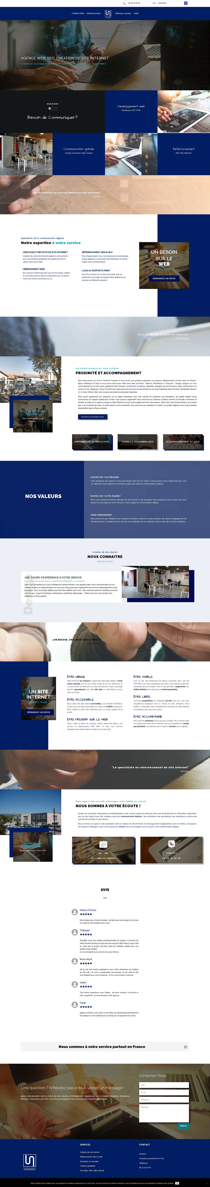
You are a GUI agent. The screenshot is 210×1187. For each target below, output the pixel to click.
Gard (85, 392)
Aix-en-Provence (170, 386)
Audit (136, 13)
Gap (97, 383)
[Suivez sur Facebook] (186, 3)
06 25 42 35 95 (52, 104)
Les (127, 386)
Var (88, 389)
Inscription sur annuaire (89, 1161)
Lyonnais (105, 402)
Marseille (150, 386)
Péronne (190, 399)
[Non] (207, 1183)
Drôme (141, 383)
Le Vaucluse (168, 383)
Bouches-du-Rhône (137, 386)
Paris (112, 399)
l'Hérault (175, 389)
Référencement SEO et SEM (91, 1157)
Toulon (102, 389)
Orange (178, 383)
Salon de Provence (186, 386)
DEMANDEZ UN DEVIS (164, 278)
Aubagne (158, 386)
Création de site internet (90, 1152)
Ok (177, 1183)
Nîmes (90, 392)
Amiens (81, 402)
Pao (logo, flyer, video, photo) (92, 1170)
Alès (96, 392)
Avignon (185, 383)
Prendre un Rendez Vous (92, 417)
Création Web (78, 13)
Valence (148, 383)
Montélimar (157, 383)
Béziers (194, 389)
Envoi (183, 1126)
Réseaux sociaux (123, 13)
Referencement (94, 13)
